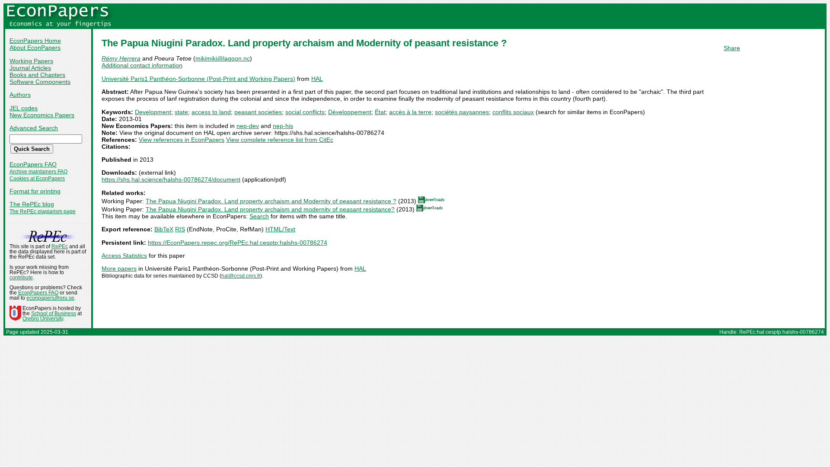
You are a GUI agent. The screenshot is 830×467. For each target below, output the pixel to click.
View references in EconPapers (181, 139)
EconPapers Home (35, 40)
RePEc (59, 246)
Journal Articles (30, 67)
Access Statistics (124, 255)
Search (259, 216)
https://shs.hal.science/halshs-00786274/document (171, 179)
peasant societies (258, 112)
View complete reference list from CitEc (279, 139)
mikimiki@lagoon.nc (222, 58)
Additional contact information (142, 65)
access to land (211, 112)
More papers (119, 268)
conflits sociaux (513, 112)
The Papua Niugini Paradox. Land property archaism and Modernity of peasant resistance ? (271, 201)
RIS (180, 229)
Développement (349, 112)
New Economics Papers (42, 115)
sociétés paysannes (462, 112)
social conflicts (305, 112)
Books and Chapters (37, 74)
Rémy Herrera (121, 58)
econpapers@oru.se (50, 298)
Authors (20, 94)
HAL (317, 78)
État (380, 112)
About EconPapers (35, 47)
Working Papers (31, 61)
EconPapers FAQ (33, 164)
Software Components (40, 81)
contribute (21, 277)
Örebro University (42, 318)
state (181, 112)
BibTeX (163, 229)
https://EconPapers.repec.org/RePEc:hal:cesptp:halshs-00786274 (237, 242)
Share (732, 48)
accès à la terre (410, 112)
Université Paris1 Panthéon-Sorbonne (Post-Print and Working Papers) (198, 78)
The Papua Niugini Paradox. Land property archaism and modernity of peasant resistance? (270, 209)
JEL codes (24, 108)
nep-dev (247, 125)
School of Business (53, 313)
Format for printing (35, 191)
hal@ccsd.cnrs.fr (240, 275)
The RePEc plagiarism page (43, 211)
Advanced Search (34, 128)
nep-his (283, 125)
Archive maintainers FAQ (38, 171)
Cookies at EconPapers (37, 178)
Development (153, 112)
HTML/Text (280, 229)
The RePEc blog (32, 204)
